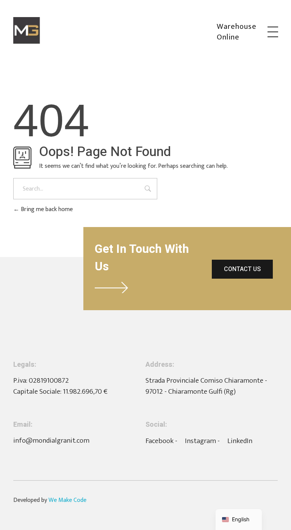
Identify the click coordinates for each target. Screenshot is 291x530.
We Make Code (67, 500)
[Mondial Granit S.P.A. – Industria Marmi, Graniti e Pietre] (115, 30)
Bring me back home (46, 209)
